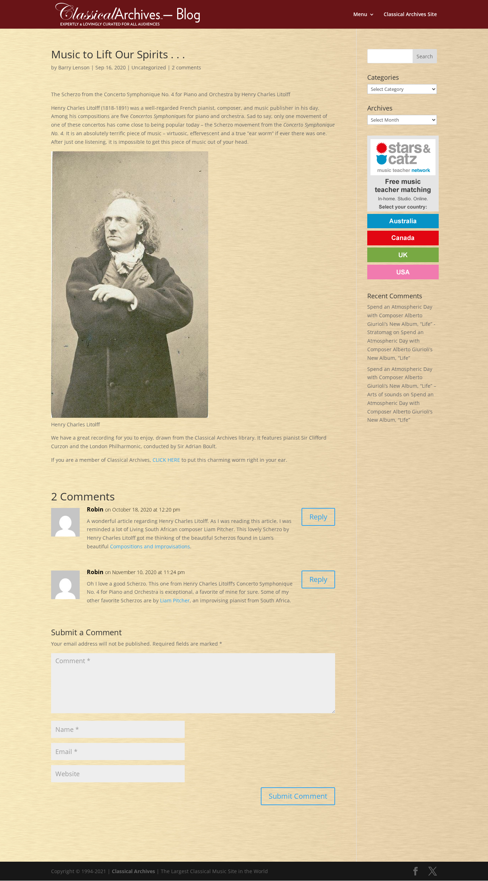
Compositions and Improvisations (150, 546)
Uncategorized (148, 67)
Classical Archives (133, 871)
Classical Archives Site (410, 15)
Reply (318, 517)
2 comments (186, 67)
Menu (360, 15)
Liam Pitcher (175, 600)
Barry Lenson (74, 67)
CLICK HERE (166, 459)
